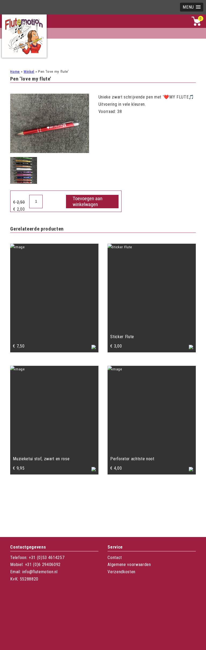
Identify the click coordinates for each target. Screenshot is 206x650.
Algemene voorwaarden (129, 564)
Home (15, 72)
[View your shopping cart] (196, 25)
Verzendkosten (121, 571)
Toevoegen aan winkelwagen (87, 201)
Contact (115, 557)
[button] (191, 7)
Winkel (29, 72)
